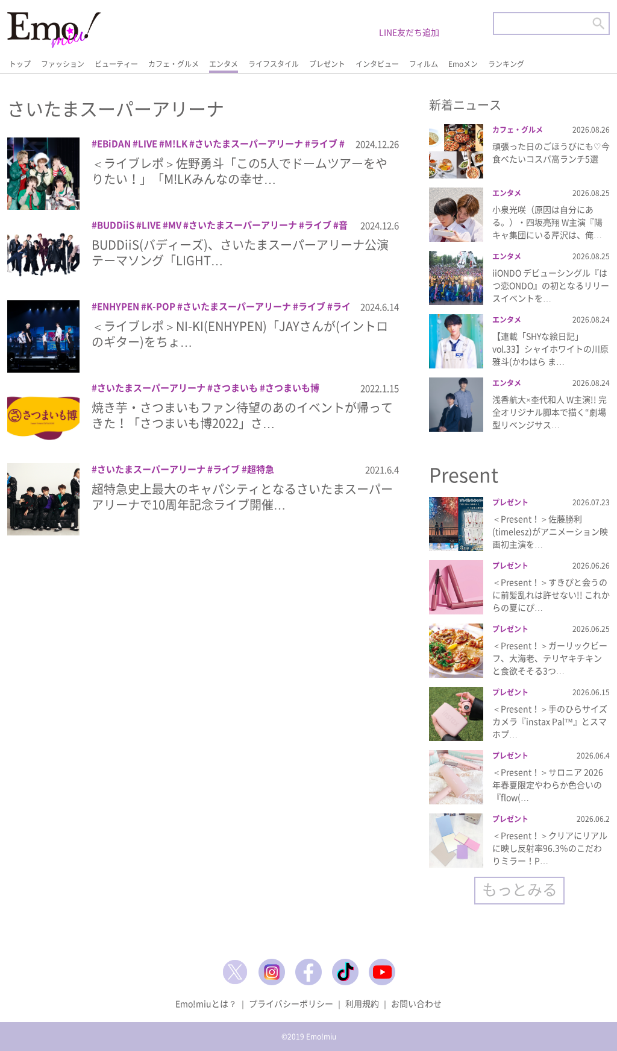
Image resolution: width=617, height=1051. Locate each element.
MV (174, 225)
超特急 (260, 469)
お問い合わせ (416, 1003)
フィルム (423, 63)
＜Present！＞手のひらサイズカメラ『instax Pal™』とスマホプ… (549, 721)
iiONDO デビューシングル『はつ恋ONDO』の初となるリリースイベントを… (550, 285)
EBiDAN (114, 143)
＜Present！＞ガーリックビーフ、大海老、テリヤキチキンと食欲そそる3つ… (549, 658)
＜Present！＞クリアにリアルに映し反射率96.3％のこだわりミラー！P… (549, 847)
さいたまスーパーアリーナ (249, 143)
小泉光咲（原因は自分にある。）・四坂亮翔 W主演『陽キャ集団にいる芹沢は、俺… (547, 222)
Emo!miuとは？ (206, 1003)
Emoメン (463, 63)
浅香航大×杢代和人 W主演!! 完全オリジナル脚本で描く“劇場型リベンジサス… (549, 412)
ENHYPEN (118, 306)
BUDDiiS (115, 225)
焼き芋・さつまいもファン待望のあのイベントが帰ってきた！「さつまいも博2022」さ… (242, 415)
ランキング (506, 63)
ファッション (62, 63)
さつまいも (235, 387)
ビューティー (116, 63)
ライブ (323, 143)
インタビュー (377, 63)
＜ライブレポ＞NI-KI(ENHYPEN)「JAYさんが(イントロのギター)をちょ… (240, 333)
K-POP (160, 306)
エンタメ (223, 63)
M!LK (175, 143)
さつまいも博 (292, 387)
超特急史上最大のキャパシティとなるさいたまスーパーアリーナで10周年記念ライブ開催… (242, 496)
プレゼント (327, 63)
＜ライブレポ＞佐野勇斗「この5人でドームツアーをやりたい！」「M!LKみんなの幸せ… (239, 171)
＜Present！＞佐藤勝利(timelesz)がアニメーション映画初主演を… (550, 531)
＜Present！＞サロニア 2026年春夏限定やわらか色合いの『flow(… (547, 784)
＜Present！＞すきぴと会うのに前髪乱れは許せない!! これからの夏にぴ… (551, 594)
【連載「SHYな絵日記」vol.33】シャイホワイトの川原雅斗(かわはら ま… (550, 348)
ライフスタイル (273, 63)
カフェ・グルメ (173, 63)
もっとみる (519, 889)
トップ (20, 63)
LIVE (147, 143)
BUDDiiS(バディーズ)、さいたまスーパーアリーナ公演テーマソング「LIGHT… (240, 252)
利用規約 (362, 1003)
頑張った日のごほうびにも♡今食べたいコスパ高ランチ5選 (551, 152)
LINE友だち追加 (409, 32)
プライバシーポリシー (291, 1003)
